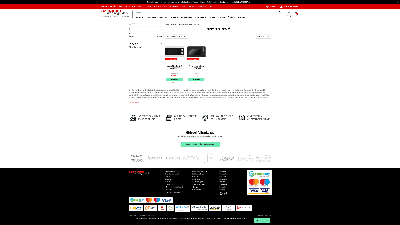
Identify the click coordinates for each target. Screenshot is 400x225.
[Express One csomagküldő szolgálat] (150, 208)
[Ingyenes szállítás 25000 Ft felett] (145, 118)
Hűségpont (195, 187)
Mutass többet (134, 102)
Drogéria (174, 17)
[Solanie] (264, 158)
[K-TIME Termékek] (209, 158)
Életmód (231, 17)
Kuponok (161, 6)
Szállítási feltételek (198, 174)
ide (245, 218)
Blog (183, 6)
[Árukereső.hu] (182, 207)
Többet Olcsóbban (205, 6)
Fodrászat (139, 17)
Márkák (241, 17)
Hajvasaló (222, 174)
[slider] (129, 33)
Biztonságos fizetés (198, 184)
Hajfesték (222, 171)
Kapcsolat (123, 6)
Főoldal (167, 24)
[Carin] (227, 158)
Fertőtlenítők (201, 17)
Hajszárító (222, 176)
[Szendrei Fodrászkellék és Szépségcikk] (116, 14)
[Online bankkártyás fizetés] (182, 118)
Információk (169, 184)
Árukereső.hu (182, 210)
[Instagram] (225, 193)
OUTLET (191, 6)
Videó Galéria (150, 6)
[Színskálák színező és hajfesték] (218, 118)
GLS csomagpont (197, 182)
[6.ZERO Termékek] (191, 158)
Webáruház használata (172, 192)
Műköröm (163, 17)
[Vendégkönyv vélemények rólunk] (254, 118)
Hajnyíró (222, 189)
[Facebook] (221, 193)
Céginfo (167, 182)
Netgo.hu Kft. (267, 215)
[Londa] (245, 158)
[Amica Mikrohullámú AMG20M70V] (174, 63)
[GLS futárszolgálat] (136, 208)
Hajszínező (223, 179)
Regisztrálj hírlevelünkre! (200, 144)
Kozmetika (151, 17)
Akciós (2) (135, 23)
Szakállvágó (223, 184)
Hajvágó (222, 187)
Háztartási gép (182, 24)
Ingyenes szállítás (108, 6)
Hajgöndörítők (196, 189)
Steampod (222, 182)
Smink (212, 17)
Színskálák (195, 176)
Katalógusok (136, 6)
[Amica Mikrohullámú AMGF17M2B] (196, 63)
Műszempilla (186, 17)
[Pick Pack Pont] (162, 208)
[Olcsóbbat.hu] (199, 208)
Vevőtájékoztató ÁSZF (199, 171)
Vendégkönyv (196, 179)
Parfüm (221, 17)
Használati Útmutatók (172, 174)
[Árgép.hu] (215, 208)
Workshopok (173, 6)
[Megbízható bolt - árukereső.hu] (170, 208)
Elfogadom (262, 220)
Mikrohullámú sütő (135, 47)
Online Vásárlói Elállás (172, 171)
